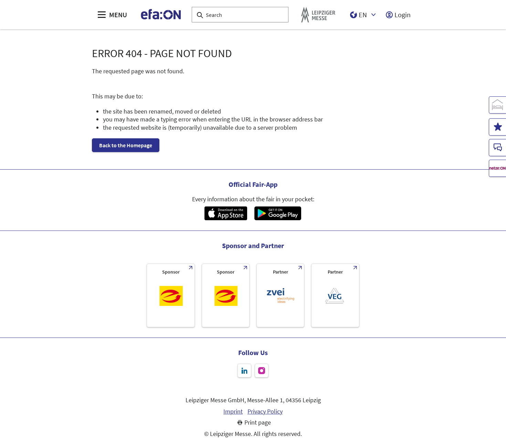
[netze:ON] (497, 168)
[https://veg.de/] (335, 295)
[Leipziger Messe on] (244, 370)
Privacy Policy (265, 411)
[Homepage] (161, 14)
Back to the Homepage (125, 145)
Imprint (233, 411)
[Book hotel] (497, 105)
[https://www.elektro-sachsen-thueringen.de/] (170, 295)
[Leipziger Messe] (318, 14)
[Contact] (497, 147)
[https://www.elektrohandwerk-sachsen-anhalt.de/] (225, 295)
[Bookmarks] (497, 127)
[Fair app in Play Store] (278, 213)
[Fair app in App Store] (225, 213)
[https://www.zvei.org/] (280, 295)
